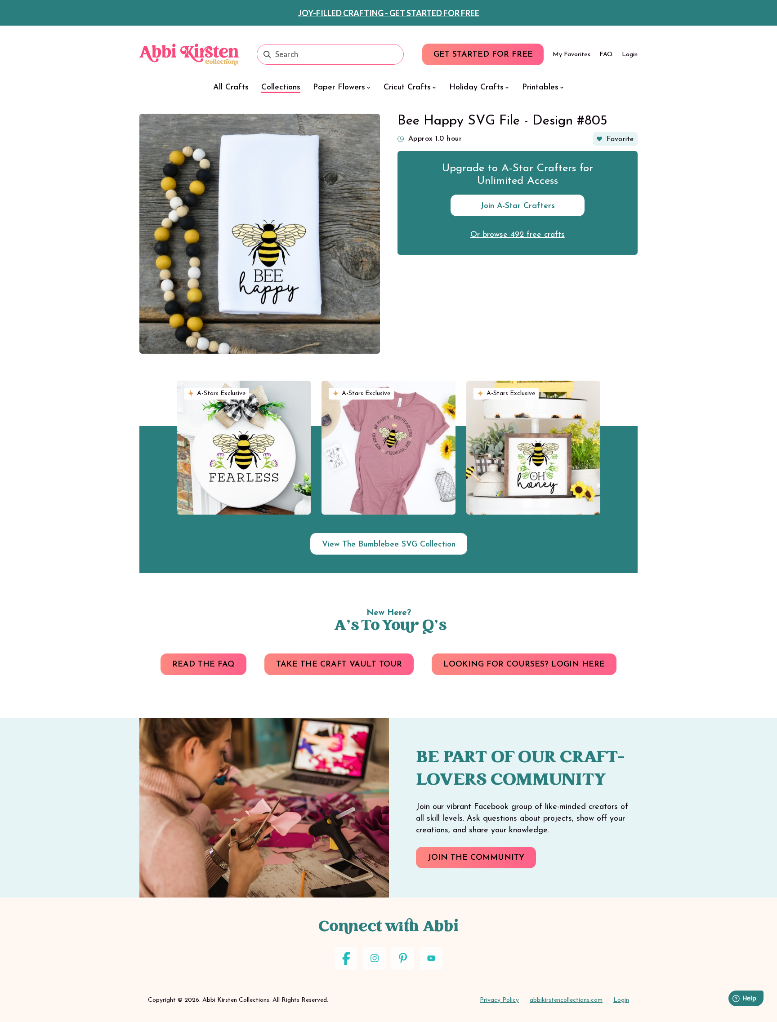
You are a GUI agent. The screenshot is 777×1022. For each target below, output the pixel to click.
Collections (280, 88)
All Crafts (231, 88)
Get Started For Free (483, 55)
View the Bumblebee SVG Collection (388, 545)
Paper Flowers (339, 88)
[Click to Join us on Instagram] (374, 958)
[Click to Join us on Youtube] (431, 958)
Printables (540, 88)
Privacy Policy (499, 1000)
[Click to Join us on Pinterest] (402, 958)
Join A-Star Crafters (517, 206)
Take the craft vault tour (339, 665)
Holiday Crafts (476, 88)
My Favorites (571, 54)
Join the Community (476, 858)
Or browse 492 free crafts (517, 235)
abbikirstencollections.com (566, 1000)
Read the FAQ (203, 665)
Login (630, 54)
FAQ (606, 54)
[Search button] (267, 54)
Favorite (620, 139)
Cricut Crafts (407, 88)
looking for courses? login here (524, 665)
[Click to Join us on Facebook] (346, 958)
